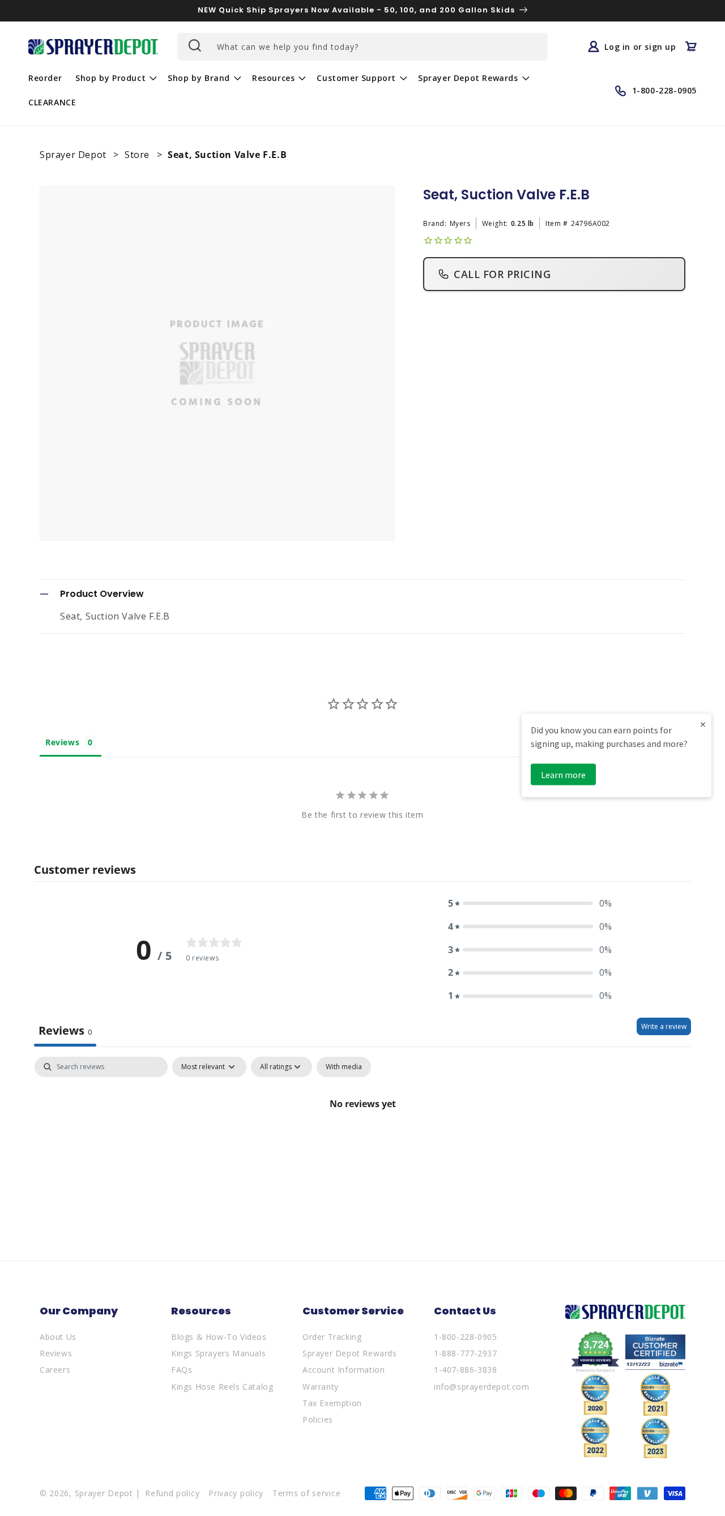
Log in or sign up (640, 46)
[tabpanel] (362, 1142)
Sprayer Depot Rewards (349, 1353)
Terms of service (306, 1493)
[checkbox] (344, 1067)
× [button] (703, 723)
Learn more (563, 774)
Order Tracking (331, 1336)
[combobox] (362, 46)
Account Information (343, 1369)
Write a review (663, 1026)
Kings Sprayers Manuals (218, 1353)
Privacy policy (235, 1493)
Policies (317, 1419)
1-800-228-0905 (465, 1336)
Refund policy (172, 1493)
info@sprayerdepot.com (482, 1386)
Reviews (56, 1353)
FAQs (181, 1369)
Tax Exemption (332, 1403)
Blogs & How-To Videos (219, 1336)
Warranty (320, 1386)
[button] (115, 78)
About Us (58, 1336)
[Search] (193, 45)
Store (138, 154)
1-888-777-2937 (465, 1353)
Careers (55, 1369)
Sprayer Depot (74, 154)
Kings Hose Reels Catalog (222, 1386)
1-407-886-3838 (465, 1369)
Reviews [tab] (62, 742)
